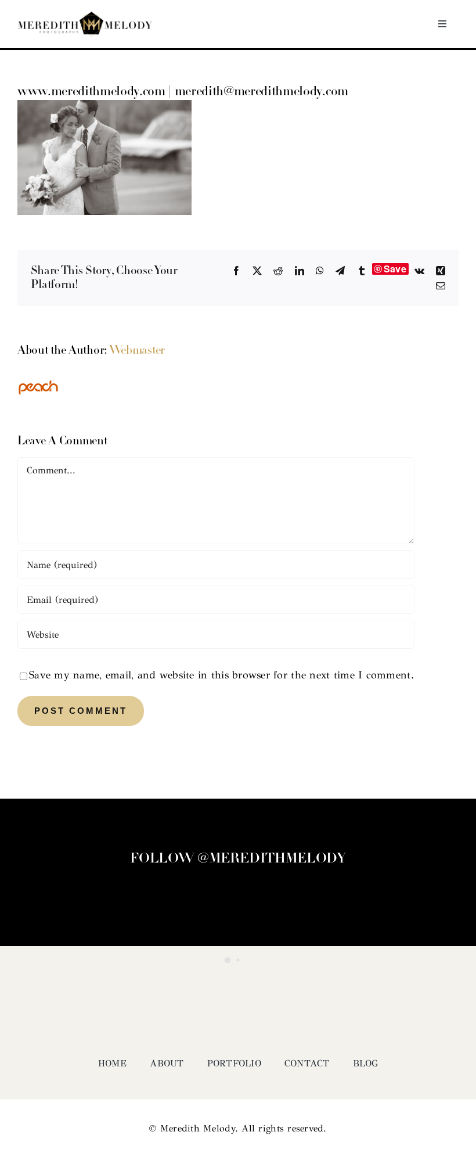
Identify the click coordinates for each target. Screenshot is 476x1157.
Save (395, 269)
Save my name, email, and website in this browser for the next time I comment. (221, 675)
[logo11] (85, 16)
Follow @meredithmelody (237, 859)
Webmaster (137, 351)
